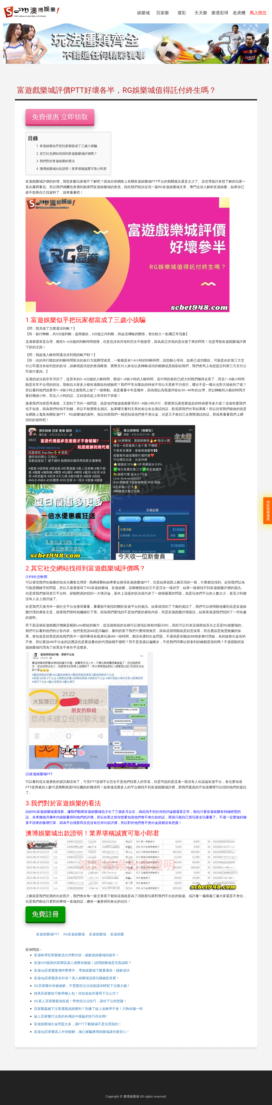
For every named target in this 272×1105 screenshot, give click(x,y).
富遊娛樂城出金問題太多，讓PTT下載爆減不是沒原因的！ (78, 1024)
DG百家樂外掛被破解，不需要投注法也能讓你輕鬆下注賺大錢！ (82, 985)
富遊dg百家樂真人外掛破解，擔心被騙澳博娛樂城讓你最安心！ (82, 1031)
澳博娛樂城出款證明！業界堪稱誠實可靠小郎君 (73, 168)
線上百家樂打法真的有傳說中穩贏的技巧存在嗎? (70, 1016)
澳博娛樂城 (131, 1096)
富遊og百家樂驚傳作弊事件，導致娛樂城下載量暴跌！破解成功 (82, 970)
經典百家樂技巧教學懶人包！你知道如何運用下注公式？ (76, 993)
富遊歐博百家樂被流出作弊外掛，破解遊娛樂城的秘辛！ (76, 955)
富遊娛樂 (117, 934)
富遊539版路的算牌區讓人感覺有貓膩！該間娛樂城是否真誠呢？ (83, 962)
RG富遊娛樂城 (74, 934)
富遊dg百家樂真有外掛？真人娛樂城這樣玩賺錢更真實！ (76, 978)
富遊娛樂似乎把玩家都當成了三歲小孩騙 (68, 146)
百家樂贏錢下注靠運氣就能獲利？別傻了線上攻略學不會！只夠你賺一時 (88, 1008)
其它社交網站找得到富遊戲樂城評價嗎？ (68, 153)
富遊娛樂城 (97, 934)
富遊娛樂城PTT (47, 934)
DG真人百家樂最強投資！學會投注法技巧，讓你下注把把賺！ (80, 1001)
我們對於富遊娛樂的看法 (57, 161)
